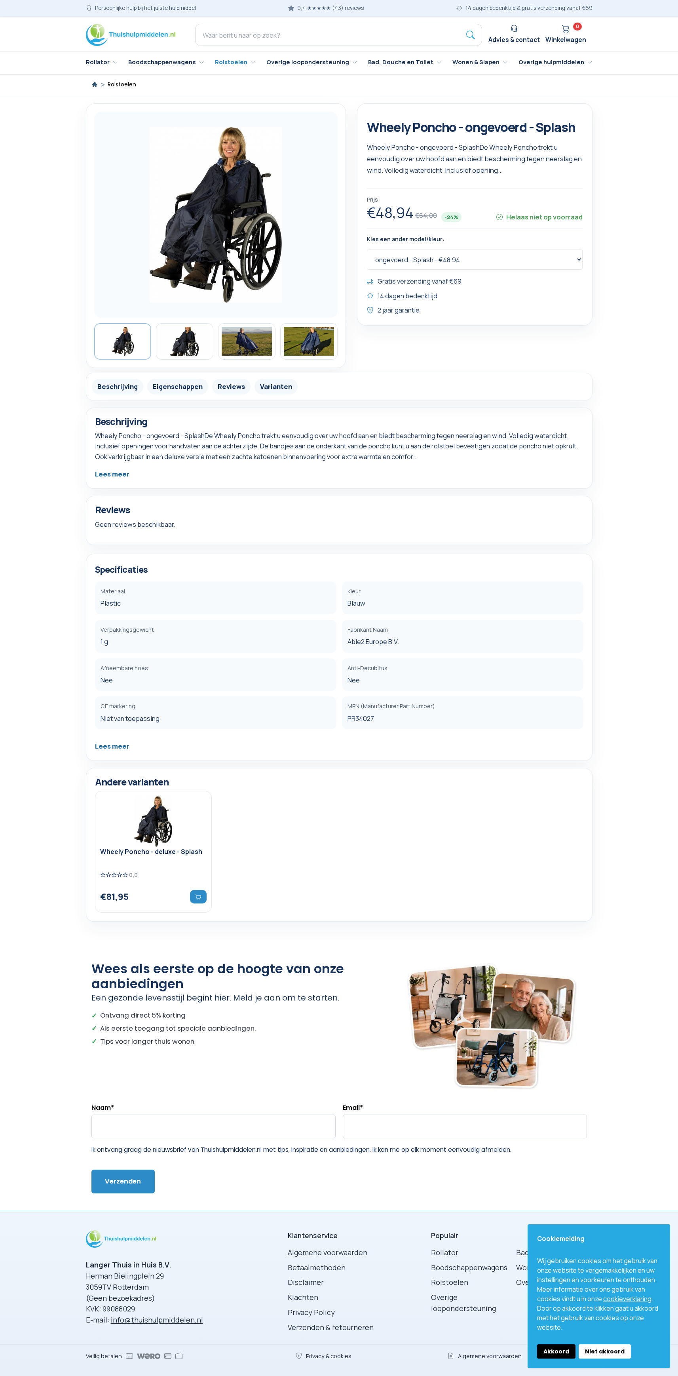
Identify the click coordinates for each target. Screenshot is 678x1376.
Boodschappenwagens (469, 1267)
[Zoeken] (470, 35)
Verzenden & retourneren (331, 1327)
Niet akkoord (605, 1351)
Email (353, 1107)
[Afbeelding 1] (123, 341)
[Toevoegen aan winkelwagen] (198, 896)
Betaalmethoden (317, 1267)
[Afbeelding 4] (309, 341)
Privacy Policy (311, 1312)
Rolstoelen (122, 84)
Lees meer (112, 473)
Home (94, 84)
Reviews (231, 386)
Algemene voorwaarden (327, 1252)
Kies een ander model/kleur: (405, 239)
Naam (102, 1107)
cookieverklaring (627, 1298)
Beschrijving (117, 386)
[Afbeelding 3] (246, 341)
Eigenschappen (178, 386)
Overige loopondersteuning (463, 1302)
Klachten (303, 1297)
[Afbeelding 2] (184, 341)
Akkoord (556, 1351)
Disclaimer (306, 1282)
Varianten (276, 386)
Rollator (444, 1252)
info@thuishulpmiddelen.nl (157, 1320)
